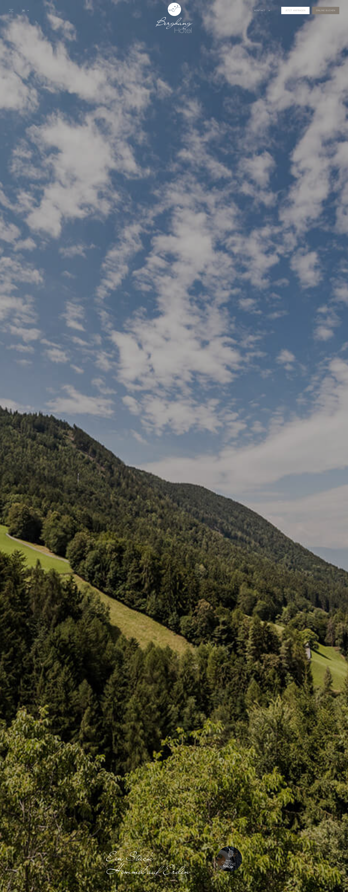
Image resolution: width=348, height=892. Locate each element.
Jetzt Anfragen (295, 10)
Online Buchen (325, 10)
